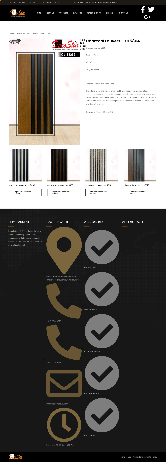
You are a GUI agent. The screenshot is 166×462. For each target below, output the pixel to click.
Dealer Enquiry (94, 13)
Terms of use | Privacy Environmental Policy (138, 457)
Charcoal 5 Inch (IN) (22, 33)
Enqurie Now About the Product (22, 192)
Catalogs (77, 13)
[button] (76, 42)
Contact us (122, 13)
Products (63, 13)
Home (38, 13)
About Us (50, 13)
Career (109, 13)
